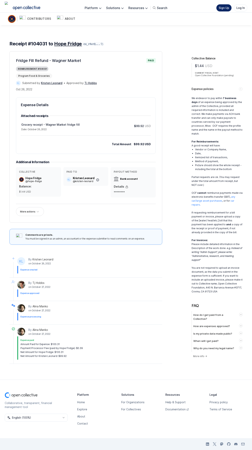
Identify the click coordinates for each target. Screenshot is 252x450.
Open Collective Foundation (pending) (214, 75)
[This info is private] (126, 186)
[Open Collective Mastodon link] (221, 444)
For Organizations (133, 402)
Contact (82, 423)
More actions (27, 211)
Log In (240, 7)
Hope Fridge (68, 44)
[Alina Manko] (21, 308)
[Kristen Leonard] (18, 83)
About (81, 416)
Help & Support (175, 402)
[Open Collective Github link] (229, 444)
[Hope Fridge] (12, 19)
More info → (200, 356)
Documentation (175, 409)
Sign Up (224, 7)
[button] (37, 19)
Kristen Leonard (42, 259)
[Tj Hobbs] (21, 285)
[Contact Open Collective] (243, 444)
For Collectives (131, 409)
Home (81, 402)
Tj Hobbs (38, 282)
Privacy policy (218, 402)
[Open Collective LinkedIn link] (207, 444)
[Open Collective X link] (214, 444)
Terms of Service (220, 409)
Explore (82, 409)
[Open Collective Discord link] (236, 444)
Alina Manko (40, 306)
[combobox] (36, 418)
